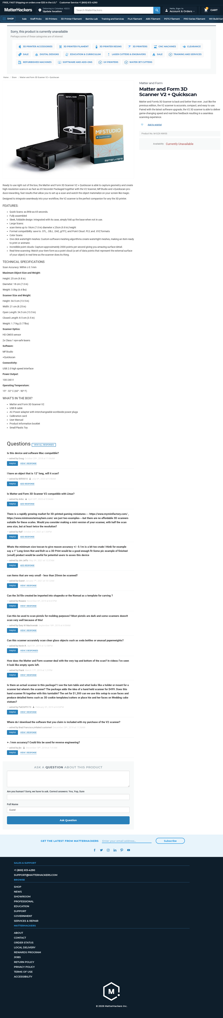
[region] (68, 129)
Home (6, 77)
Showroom (22, 896)
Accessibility (23, 976)
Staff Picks (35, 19)
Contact (20, 937)
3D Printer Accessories (37, 46)
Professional (24, 901)
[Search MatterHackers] (156, 10)
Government (23, 916)
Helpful (12, 463)
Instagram (108, 850)
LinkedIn (115, 850)
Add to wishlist (155, 125)
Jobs (17, 957)
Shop (17, 886)
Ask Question (68, 820)
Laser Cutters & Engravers (129, 54)
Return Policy (24, 962)
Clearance (194, 46)
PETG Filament (172, 19)
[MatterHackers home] (18, 10)
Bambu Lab (92, 19)
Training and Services (113, 19)
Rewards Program (27, 952)
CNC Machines (167, 46)
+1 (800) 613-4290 (88, 2)
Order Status (23, 942)
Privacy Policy (24, 966)
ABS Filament (153, 19)
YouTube (128, 850)
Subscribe (170, 841)
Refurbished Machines (37, 62)
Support (20, 911)
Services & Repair (26, 920)
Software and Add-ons (77, 62)
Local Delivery (24, 947)
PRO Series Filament (194, 19)
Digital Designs (49, 54)
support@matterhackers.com (35, 875)
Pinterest (122, 850)
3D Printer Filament (71, 19)
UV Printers (110, 62)
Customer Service (69, 2)
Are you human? (45, 791)
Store (14, 77)
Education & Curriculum (85, 54)
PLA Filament (135, 19)
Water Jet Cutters (140, 62)
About (18, 932)
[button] (54, 10)
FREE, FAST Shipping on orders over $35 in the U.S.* (30, 2)
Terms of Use (23, 971)
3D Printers (51, 19)
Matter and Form (151, 83)
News (18, 891)
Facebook (94, 850)
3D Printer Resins (111, 46)
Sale (24, 19)
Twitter (101, 850)
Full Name (12, 804)
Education (21, 906)
